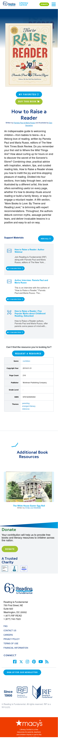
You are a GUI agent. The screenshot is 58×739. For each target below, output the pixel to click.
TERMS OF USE (12, 643)
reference (25, 409)
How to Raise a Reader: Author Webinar (29, 250)
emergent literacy (28, 406)
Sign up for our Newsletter (22, 672)
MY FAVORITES (28, 94)
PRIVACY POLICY (12, 639)
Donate (9, 549)
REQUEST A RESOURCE (28, 353)
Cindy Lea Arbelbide (33, 507)
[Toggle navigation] (53, 4)
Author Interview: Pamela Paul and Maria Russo (31, 281)
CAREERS (8, 634)
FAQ (5, 626)
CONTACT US (11, 630)
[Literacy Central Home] (23, 3)
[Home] (11, 3)
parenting (25, 403)
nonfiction (26, 361)
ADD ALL (45, 238)
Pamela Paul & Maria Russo (24, 122)
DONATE (44, 4)
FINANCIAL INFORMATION (16, 647)
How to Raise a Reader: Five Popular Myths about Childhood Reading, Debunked (30, 313)
